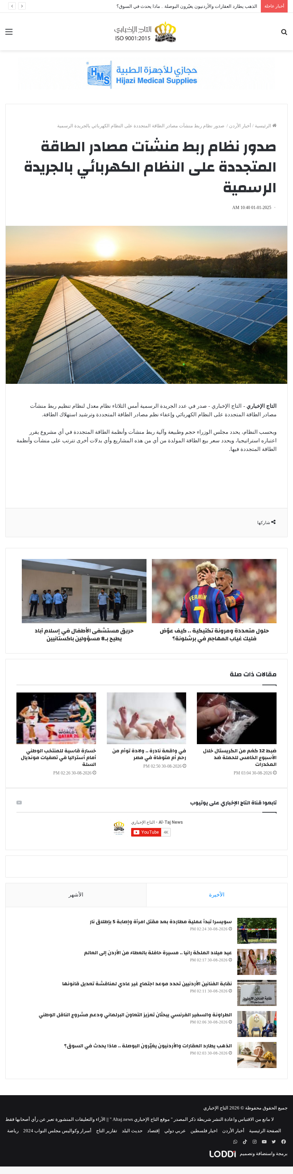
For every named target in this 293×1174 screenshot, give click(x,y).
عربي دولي (175, 1130)
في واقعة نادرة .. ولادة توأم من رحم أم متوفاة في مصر (149, 754)
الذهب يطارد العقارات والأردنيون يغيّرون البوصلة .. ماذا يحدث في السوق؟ (148, 1046)
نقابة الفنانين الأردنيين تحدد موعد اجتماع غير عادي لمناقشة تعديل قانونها (147, 984)
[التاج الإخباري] (146, 31)
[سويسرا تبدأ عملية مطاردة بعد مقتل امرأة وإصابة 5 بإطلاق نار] (257, 931)
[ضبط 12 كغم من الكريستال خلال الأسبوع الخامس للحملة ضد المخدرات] (237, 718)
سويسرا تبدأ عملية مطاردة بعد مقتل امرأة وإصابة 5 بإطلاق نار (161, 921)
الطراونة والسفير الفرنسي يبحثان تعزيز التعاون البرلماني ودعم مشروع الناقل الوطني (135, 1015)
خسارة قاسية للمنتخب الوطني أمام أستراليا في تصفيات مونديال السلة (58, 757)
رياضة (13, 1130)
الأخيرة (216, 895)
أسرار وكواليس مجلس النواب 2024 (57, 1130)
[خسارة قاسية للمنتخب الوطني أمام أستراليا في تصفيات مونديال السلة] (56, 718)
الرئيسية (263, 125)
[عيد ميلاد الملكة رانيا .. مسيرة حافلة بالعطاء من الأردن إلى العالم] (257, 962)
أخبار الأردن (240, 125)
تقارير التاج (106, 1130)
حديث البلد (132, 1130)
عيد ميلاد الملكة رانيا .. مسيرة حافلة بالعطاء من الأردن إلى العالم (158, 952)
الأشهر (76, 895)
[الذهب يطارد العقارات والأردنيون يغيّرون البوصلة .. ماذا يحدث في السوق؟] (257, 1055)
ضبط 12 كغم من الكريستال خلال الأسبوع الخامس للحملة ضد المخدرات (240, 757)
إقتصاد (153, 1130)
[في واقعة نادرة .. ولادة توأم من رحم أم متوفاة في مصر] (147, 718)
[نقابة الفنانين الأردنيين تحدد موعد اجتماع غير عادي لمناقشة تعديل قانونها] (257, 993)
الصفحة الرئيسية (265, 1130)
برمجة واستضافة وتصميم (263, 1153)
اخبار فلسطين (204, 1130)
